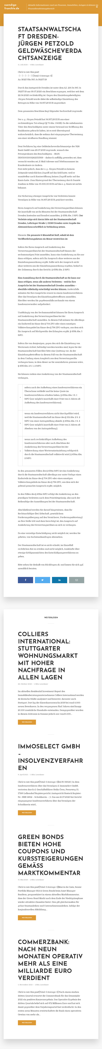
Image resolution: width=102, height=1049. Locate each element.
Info (53, 6)
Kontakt (62, 6)
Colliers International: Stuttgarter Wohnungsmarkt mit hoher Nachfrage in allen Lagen (48, 656)
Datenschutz (87, 6)
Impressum (73, 6)
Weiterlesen (27, 722)
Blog (45, 6)
